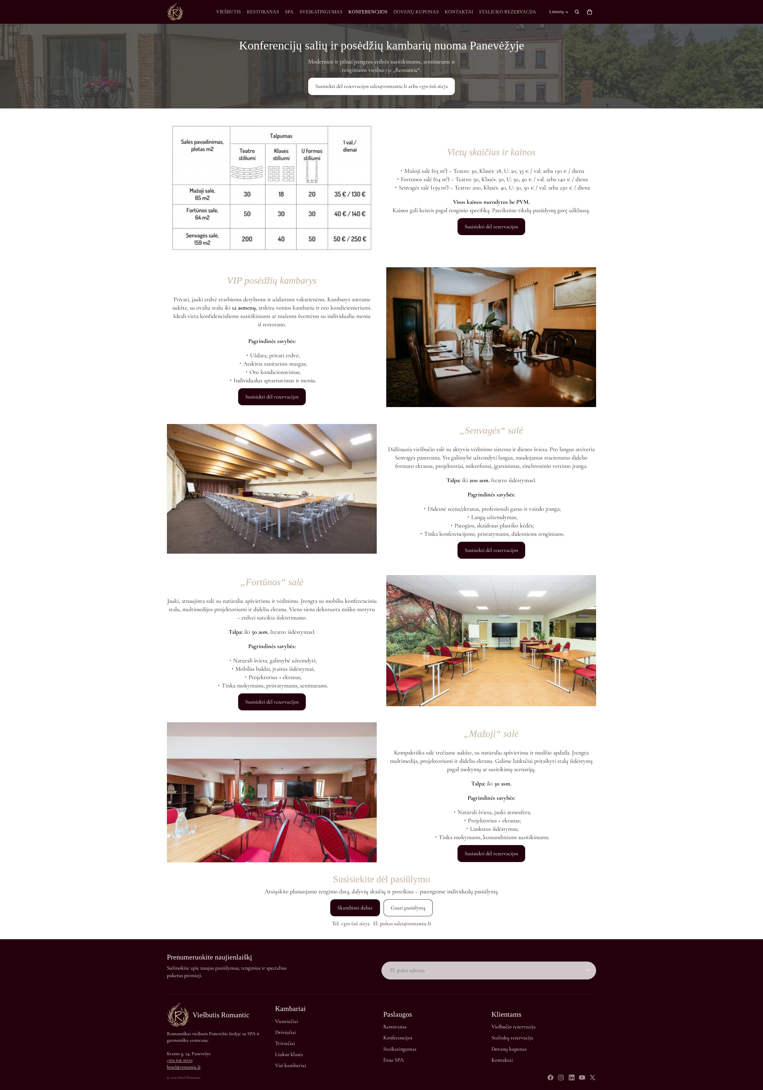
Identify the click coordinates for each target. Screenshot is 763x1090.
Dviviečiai (285, 1032)
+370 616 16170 (180, 1060)
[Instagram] (561, 1077)
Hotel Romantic (189, 1077)
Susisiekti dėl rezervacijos (491, 226)
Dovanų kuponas (509, 1049)
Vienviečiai (286, 1021)
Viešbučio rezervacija (513, 1026)
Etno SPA (393, 1060)
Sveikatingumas (399, 1049)
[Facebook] (550, 1077)
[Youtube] (582, 1077)
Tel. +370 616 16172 (351, 923)
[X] (592, 1077)
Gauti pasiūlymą (408, 907)
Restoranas (395, 1026)
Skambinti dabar (355, 907)
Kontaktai (502, 1060)
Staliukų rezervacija (512, 1037)
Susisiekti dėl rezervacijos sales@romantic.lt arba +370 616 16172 (381, 86)
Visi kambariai (290, 1065)
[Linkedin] (571, 1077)
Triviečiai (285, 1043)
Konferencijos (397, 1037)
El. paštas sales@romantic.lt (402, 923)
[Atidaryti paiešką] (577, 11)
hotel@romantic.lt (184, 1067)
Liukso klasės (289, 1054)
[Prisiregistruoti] (587, 970)
